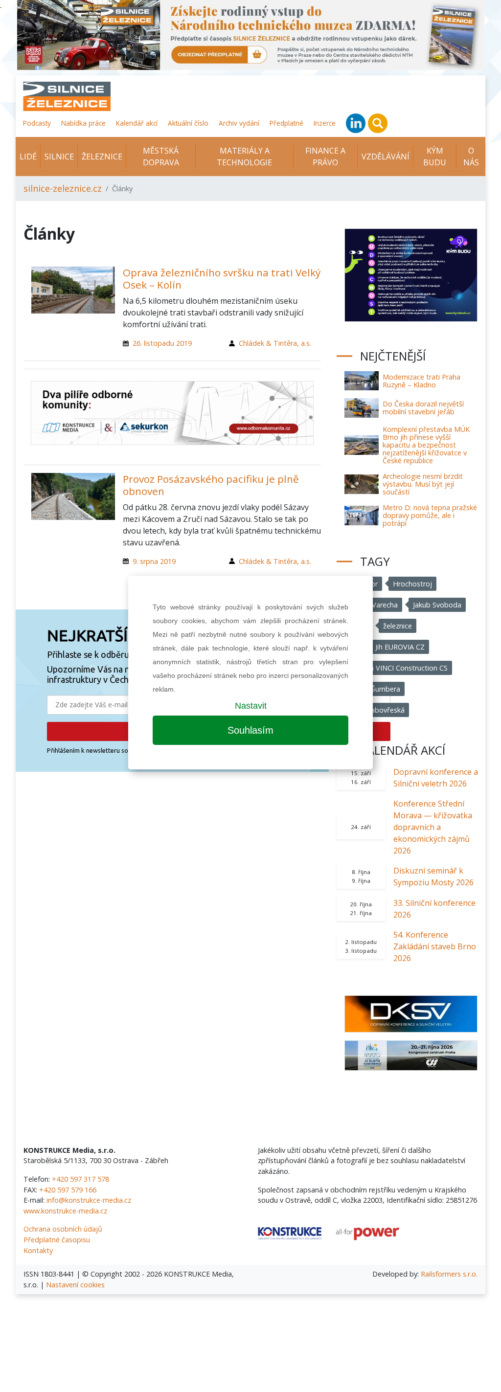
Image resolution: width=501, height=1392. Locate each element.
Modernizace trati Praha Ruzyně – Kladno (421, 380)
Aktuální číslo (188, 123)
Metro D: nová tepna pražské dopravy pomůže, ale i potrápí (430, 515)
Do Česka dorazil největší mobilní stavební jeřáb (423, 407)
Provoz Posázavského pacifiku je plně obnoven (211, 485)
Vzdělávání (386, 156)
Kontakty (38, 1250)
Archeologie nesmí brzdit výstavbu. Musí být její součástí (423, 483)
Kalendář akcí (137, 123)
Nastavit (251, 706)
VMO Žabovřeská (377, 710)
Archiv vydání (239, 123)
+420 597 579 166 (67, 1189)
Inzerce (325, 123)
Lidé (28, 156)
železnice (397, 625)
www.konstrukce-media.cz (65, 1210)
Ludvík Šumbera (374, 689)
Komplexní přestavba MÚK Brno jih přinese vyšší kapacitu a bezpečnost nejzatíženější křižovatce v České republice (426, 445)
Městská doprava (161, 156)
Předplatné (286, 123)
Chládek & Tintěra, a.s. (275, 343)
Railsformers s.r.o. (449, 1274)
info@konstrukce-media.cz (88, 1200)
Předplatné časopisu (56, 1239)
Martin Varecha (373, 604)
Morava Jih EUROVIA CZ (387, 646)
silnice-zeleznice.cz (62, 188)
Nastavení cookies (75, 1284)
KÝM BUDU (434, 156)
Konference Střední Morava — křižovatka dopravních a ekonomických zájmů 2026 (432, 827)
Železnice (102, 156)
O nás (471, 156)
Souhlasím (250, 730)
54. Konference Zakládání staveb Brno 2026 (434, 946)
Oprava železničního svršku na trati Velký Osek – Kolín (221, 279)
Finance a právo (325, 156)
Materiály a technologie (244, 156)
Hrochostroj (412, 583)
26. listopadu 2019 (162, 343)
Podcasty (37, 123)
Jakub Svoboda (437, 604)
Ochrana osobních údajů (62, 1229)
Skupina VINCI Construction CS (398, 668)
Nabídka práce (83, 123)
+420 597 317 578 (80, 1179)
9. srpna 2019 (154, 561)
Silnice (59, 156)
